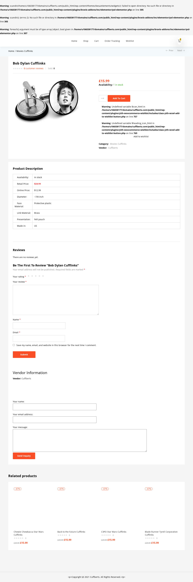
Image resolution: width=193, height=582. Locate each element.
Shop (85, 40)
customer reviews (33, 68)
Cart (96, 40)
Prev (171, 50)
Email (16, 332)
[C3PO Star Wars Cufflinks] (118, 509)
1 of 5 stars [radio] (29, 276)
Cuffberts (113, 147)
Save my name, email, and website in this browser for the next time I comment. (56, 345)
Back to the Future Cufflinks (71, 531)
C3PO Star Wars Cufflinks (113, 531)
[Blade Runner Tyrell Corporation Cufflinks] (162, 509)
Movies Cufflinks (24, 51)
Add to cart (119, 98)
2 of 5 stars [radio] (33, 276)
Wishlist (130, 40)
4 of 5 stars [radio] (40, 276)
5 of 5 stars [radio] (44, 276)
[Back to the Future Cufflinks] (74, 509)
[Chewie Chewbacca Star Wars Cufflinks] (31, 509)
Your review (20, 281)
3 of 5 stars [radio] (36, 276)
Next (179, 50)
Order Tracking (112, 40)
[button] (179, 41)
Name (17, 319)
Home (74, 40)
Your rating (19, 276)
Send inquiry (24, 455)
